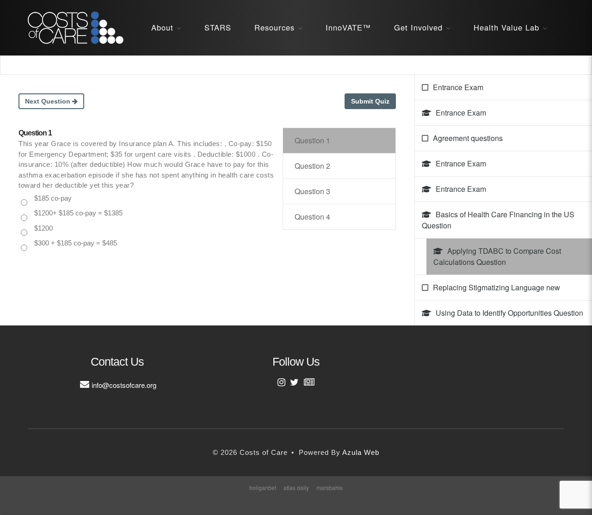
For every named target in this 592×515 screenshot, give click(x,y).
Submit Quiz (370, 101)
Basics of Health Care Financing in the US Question (498, 220)
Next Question (48, 101)
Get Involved (418, 27)
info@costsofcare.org (124, 385)
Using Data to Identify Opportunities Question (509, 312)
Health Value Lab (506, 27)
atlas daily (296, 487)
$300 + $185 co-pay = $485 (75, 243)
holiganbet (262, 487)
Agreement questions (468, 138)
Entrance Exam (458, 87)
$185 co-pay (53, 198)
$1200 (43, 228)
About (162, 27)
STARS (217, 27)
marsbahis (329, 487)
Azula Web (360, 452)
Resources (274, 27)
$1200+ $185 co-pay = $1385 (78, 213)
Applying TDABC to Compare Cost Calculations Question (497, 256)
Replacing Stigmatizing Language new (496, 287)
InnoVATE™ (348, 27)
